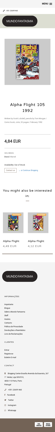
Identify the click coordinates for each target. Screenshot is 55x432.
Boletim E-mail (10, 357)
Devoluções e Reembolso (14, 330)
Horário (7, 319)
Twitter (11, 400)
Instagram (12, 405)
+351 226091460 (11, 11)
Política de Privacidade (13, 327)
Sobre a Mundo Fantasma (14, 312)
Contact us (10, 170)
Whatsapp (12, 410)
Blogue (7, 308)
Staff (6, 315)
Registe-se (8, 354)
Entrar (6, 350)
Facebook (11, 395)
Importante (8, 304)
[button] (47, 3)
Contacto (8, 323)
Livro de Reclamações (13, 334)
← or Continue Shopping (28, 170)
